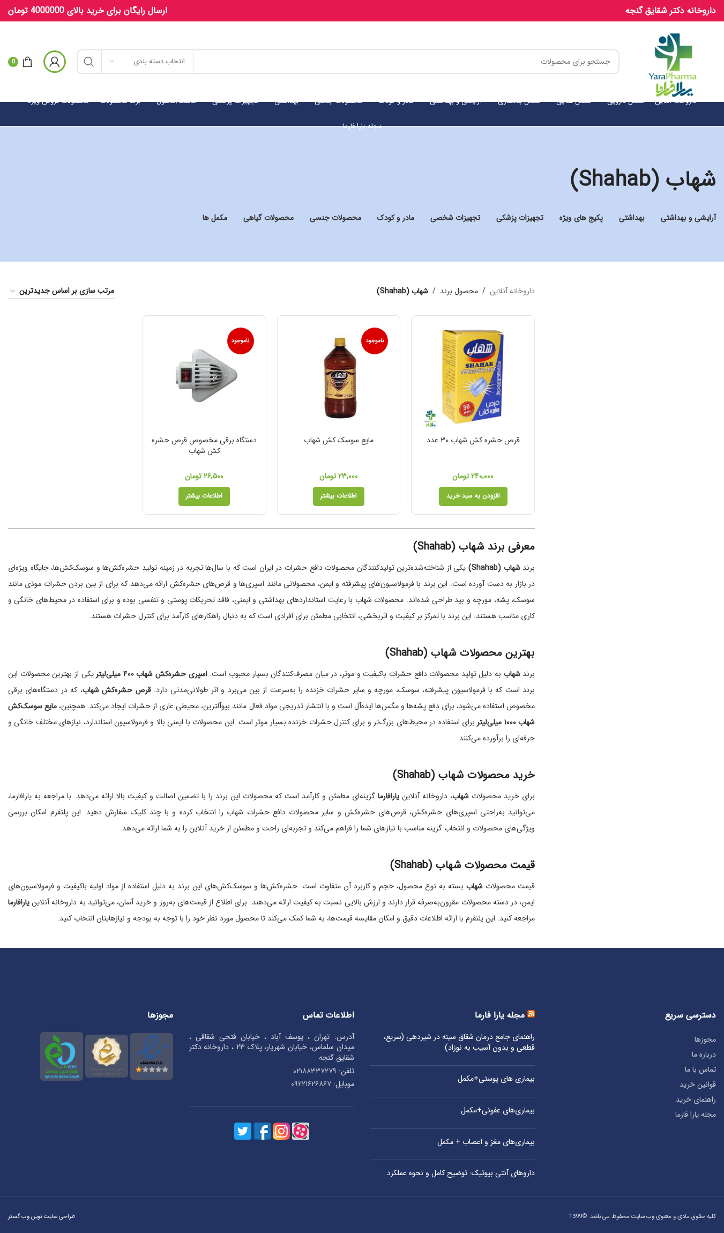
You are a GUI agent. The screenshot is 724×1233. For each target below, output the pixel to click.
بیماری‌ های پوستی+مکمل (496, 1079)
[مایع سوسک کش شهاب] (339, 377)
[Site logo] (673, 61)
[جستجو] (89, 61)
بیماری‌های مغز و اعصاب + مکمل (486, 1142)
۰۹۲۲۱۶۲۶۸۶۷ (311, 1084)
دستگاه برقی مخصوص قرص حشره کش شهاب (204, 445)
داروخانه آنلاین (512, 291)
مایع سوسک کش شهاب (339, 440)
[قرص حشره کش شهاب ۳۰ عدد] (473, 377)
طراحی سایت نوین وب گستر (41, 1216)
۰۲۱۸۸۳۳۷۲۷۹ (315, 1071)
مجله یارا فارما (695, 1114)
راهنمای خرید (696, 1099)
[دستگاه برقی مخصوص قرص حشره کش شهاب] (204, 377)
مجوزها (705, 1039)
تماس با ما (700, 1069)
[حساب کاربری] (54, 61)
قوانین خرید (698, 1084)
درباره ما (704, 1054)
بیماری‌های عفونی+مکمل (498, 1110)
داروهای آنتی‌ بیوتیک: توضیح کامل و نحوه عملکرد (461, 1173)
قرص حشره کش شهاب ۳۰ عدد (473, 440)
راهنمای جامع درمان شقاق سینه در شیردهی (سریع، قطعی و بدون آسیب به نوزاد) (459, 1042)
